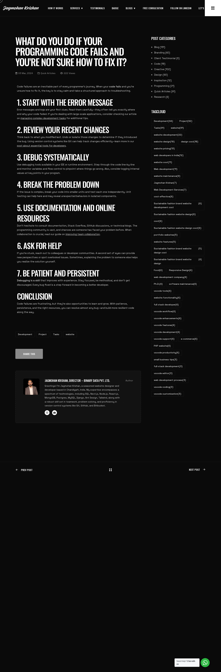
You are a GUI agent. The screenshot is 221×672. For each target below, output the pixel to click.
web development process (170, 380)
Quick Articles (162, 91)
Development (25, 334)
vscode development (167, 332)
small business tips (165, 359)
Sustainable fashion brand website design (178, 261)
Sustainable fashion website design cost (177, 228)
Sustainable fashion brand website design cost (178, 250)
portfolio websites (165, 234)
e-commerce (189, 338)
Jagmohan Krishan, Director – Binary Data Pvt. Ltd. (77, 380)
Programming (161, 85)
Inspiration (160, 80)
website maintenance (167, 176)
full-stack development (168, 366)
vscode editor (163, 373)
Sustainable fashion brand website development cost (178, 205)
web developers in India (168, 155)
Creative (159, 69)
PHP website (162, 345)
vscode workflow (165, 311)
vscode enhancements (167, 318)
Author (129, 380)
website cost (163, 162)
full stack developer (166, 304)
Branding (159, 52)
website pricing (164, 148)
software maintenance (183, 283)
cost (158, 221)
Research (159, 96)
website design (164, 141)
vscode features (164, 325)
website (70, 334)
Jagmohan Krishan (165, 182)
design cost (189, 141)
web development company (170, 277)
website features (165, 241)
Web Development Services (170, 189)
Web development (165, 169)
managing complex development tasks (43, 118)
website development (168, 134)
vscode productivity (166, 352)
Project (43, 334)
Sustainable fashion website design (175, 214)
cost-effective (163, 196)
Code (157, 63)
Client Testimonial (165, 58)
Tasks (56, 334)
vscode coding (163, 387)
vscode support (164, 338)
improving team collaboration (83, 234)
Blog (156, 47)
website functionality (167, 297)
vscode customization (167, 393)
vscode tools (162, 290)
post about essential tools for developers (41, 145)
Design (158, 74)
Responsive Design (180, 270)
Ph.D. (158, 283)
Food (158, 270)
